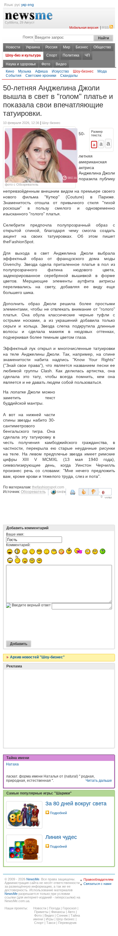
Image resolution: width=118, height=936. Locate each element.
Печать (73, 494)
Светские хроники (40, 75)
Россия (51, 47)
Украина (33, 47)
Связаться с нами (97, 883)
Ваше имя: (15, 534)
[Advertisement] (86, 412)
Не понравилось (94, 491)
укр (24, 5)
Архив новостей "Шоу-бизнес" (37, 657)
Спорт (51, 55)
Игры (50, 919)
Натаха (12, 764)
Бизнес (82, 47)
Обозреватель (33, 492)
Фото (45, 64)
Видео (61, 64)
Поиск (28, 37)
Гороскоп (70, 908)
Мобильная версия (83, 27)
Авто (71, 912)
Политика (71, 55)
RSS (105, 27)
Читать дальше (99, 780)
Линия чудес (61, 837)
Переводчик (67, 923)
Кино (10, 71)
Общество (102, 47)
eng (31, 5)
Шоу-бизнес (83, 71)
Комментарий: (18, 545)
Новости (13, 47)
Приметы (41, 912)
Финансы (58, 912)
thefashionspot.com (48, 487)
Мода (102, 71)
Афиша (41, 71)
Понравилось (84, 491)
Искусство (60, 71)
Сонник (62, 915)
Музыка (24, 71)
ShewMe (58, 492)
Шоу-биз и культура (23, 55)
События (13, 75)
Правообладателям (98, 879)
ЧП (87, 55)
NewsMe (32, 879)
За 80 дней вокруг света (76, 804)
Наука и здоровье (21, 64)
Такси (50, 923)
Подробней (58, 813)
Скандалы (69, 75)
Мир (66, 47)
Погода (54, 908)
